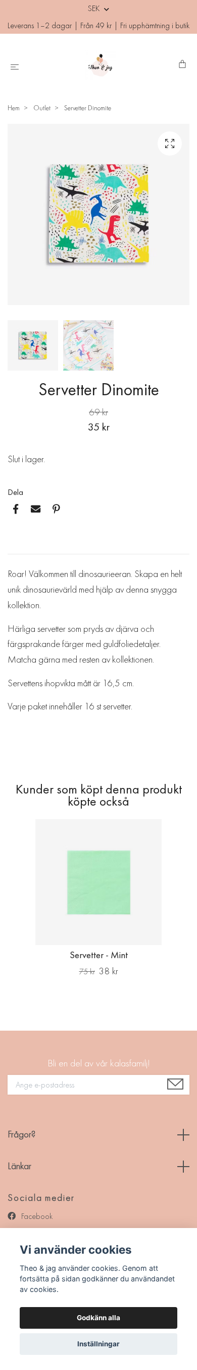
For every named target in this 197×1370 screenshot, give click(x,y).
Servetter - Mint (99, 955)
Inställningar (98, 1344)
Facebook (36, 1216)
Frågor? (21, 1134)
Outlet (42, 107)
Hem (14, 107)
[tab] (20, 545)
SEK (95, 8)
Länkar (19, 1166)
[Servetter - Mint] (98, 882)
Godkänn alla (98, 1318)
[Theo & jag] (100, 65)
